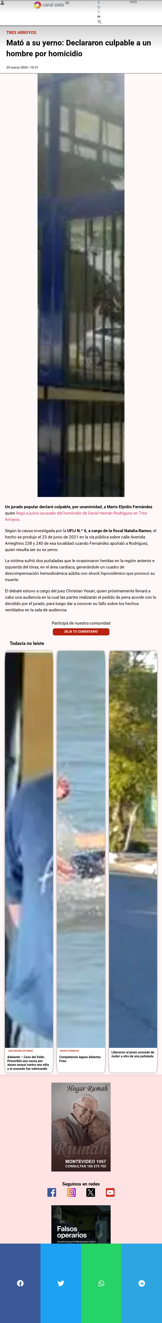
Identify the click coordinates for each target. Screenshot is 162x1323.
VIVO (133, 2)
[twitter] (90, 1192)
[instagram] (71, 1192)
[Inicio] (48, 4)
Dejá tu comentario (81, 631)
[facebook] (52, 1192)
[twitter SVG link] (99, 12)
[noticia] (29, 849)
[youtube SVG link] (99, 17)
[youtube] (110, 1192)
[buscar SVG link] (99, 22)
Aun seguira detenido (20, 1051)
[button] (20, 1283)
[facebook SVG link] (99, 2)
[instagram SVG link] (99, 7)
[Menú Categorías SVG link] (67, 3)
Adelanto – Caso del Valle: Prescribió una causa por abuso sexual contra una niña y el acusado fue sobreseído (28, 1063)
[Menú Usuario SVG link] (2, 3)
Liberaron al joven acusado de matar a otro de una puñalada (132, 1054)
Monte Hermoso (69, 1051)
